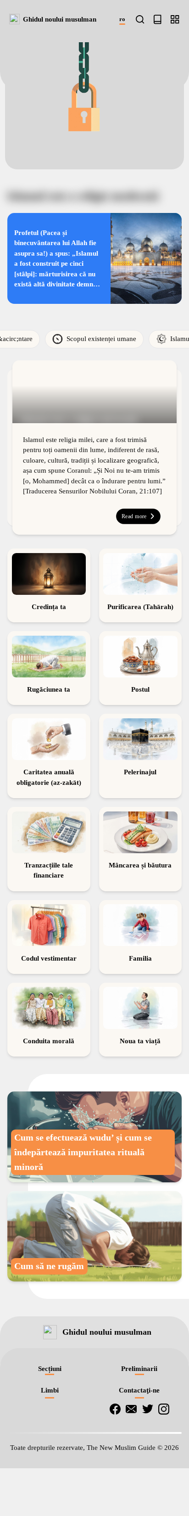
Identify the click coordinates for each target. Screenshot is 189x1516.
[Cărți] (157, 19)
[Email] (131, 1461)
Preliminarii (139, 1421)
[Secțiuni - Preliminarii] (175, 19)
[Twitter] (147, 1461)
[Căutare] (140, 19)
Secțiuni (49, 1421)
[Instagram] (163, 1461)
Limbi (50, 1442)
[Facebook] (115, 1461)
